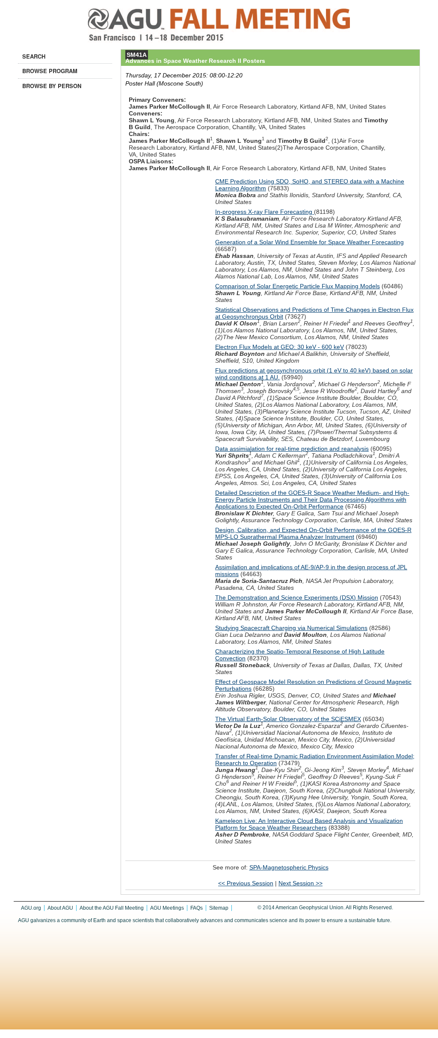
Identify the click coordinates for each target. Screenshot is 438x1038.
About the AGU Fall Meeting (112, 908)
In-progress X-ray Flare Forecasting (264, 211)
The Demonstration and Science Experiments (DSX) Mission (296, 597)
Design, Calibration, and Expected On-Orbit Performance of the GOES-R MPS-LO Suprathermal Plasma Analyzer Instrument (313, 533)
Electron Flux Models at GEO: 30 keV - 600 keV (279, 346)
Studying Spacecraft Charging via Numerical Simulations (291, 627)
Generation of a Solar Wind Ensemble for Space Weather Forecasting (309, 242)
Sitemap (218, 908)
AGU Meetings (167, 908)
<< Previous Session (245, 883)
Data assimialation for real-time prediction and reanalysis (292, 448)
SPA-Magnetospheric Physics (288, 867)
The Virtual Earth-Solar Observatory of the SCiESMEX (288, 719)
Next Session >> (300, 883)
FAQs (196, 908)
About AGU (60, 908)
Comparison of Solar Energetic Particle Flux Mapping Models (297, 286)
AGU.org (31, 908)
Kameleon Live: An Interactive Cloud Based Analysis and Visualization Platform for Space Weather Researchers (309, 824)
